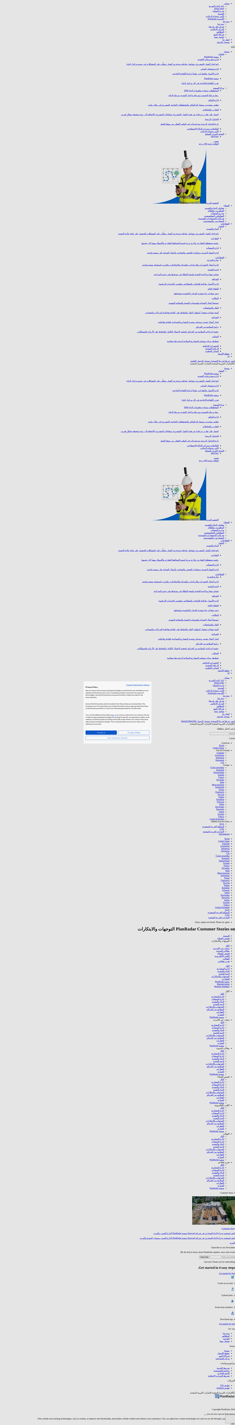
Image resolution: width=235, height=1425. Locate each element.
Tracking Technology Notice (137, 685)
